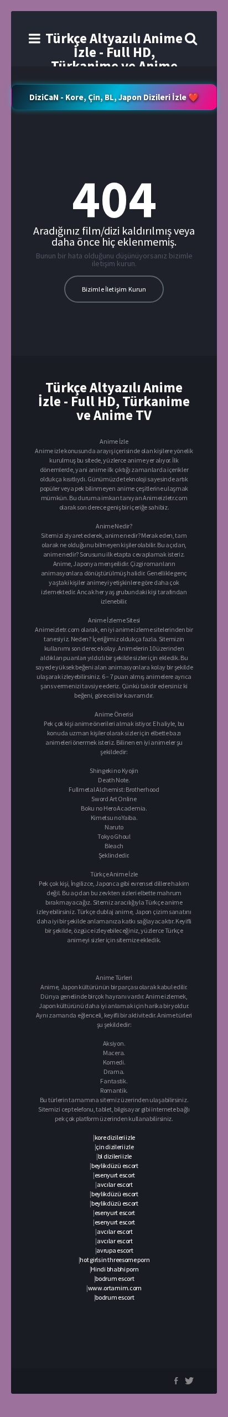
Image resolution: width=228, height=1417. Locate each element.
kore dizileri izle (115, 1137)
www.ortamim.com (115, 1288)
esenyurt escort (115, 1175)
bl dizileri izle (115, 1156)
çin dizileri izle (114, 1147)
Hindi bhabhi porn (114, 1269)
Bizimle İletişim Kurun (114, 289)
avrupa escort (114, 1250)
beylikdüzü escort (114, 1165)
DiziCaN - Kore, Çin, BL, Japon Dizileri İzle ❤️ (114, 97)
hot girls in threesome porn (114, 1259)
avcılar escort (115, 1184)
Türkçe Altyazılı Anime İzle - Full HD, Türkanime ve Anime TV (114, 59)
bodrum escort (114, 1278)
